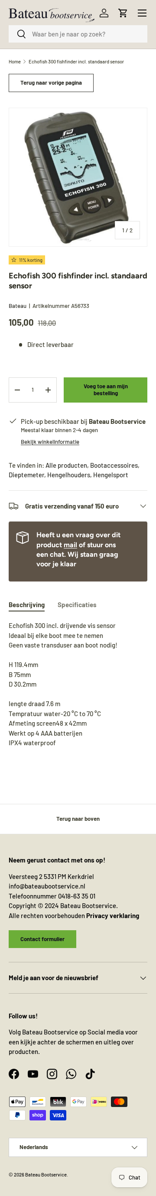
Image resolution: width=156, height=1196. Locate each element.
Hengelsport (110, 475)
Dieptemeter (26, 475)
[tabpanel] (78, 684)
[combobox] (78, 34)
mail (70, 545)
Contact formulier (42, 938)
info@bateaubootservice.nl (47, 886)
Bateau (17, 305)
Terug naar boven (78, 818)
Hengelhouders (68, 475)
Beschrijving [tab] (27, 604)
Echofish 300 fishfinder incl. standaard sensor (76, 61)
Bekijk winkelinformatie (50, 441)
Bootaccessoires (114, 465)
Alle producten (66, 465)
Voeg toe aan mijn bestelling (106, 389)
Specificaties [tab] (77, 604)
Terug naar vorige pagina (51, 82)
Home (15, 61)
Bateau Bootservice (46, 1174)
